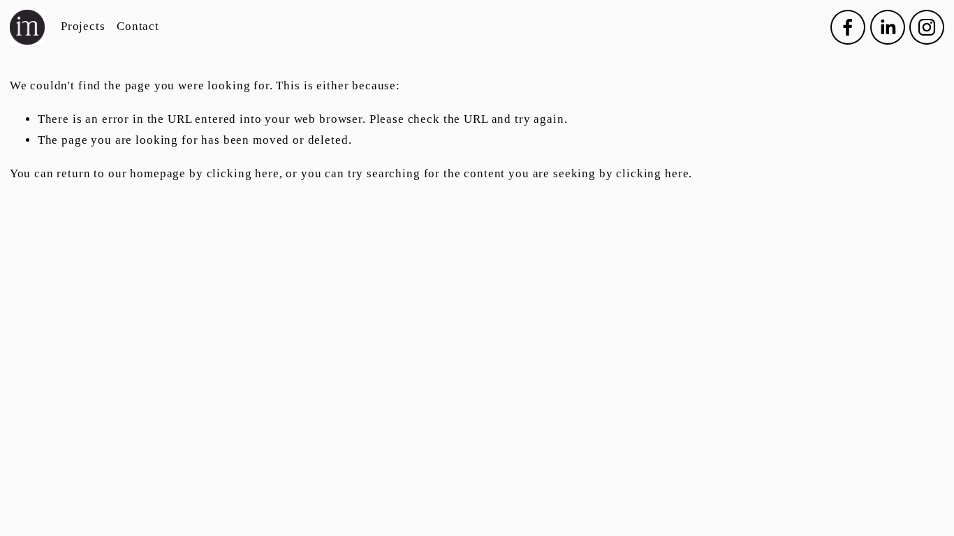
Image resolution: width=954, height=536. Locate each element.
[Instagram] (926, 27)
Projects (83, 26)
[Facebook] (847, 27)
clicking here (243, 173)
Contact (138, 26)
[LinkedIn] (887, 27)
